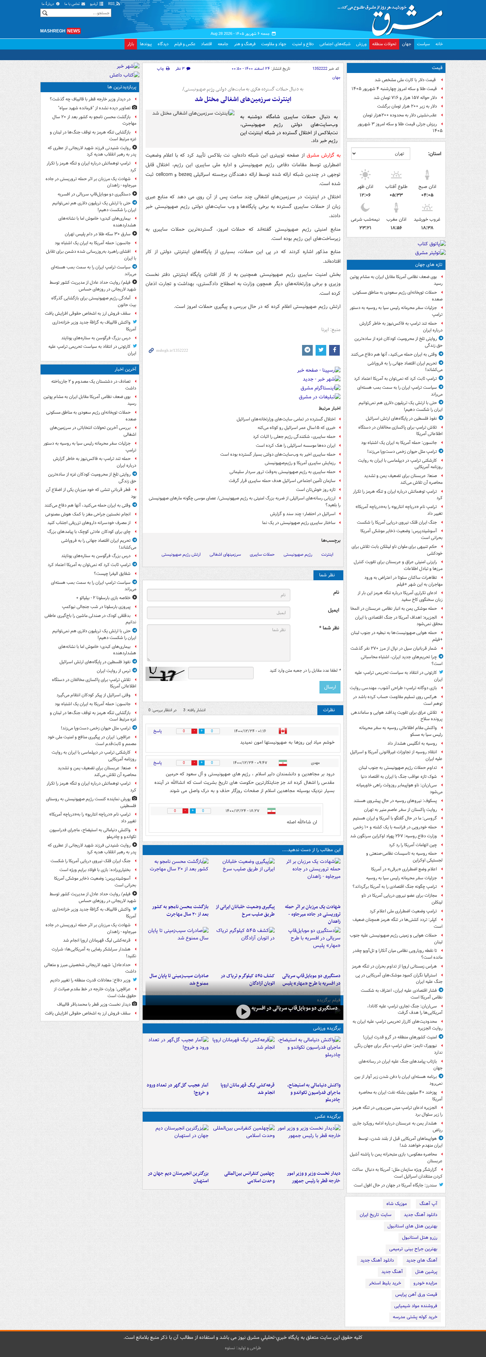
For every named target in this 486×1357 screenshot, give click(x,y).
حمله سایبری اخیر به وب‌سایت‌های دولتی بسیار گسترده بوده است (278, 454)
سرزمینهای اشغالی (225, 554)
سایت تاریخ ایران (375, 1215)
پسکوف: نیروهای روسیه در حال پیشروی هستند (395, 800)
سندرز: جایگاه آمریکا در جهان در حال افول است (395, 1185)
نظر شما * (329, 628)
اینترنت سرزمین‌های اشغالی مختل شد (243, 99)
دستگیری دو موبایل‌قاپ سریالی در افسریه (295, 1008)
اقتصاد (206, 44)
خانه (439, 44)
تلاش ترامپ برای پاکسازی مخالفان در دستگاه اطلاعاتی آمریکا (400, 431)
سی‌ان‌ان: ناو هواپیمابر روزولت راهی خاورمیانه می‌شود (399, 788)
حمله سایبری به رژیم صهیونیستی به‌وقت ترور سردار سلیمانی (282, 471)
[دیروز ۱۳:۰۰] (242, 1146)
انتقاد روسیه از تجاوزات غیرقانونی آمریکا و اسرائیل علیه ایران (396, 755)
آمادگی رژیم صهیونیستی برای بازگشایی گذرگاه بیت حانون (93, 301)
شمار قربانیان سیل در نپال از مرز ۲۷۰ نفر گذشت (393, 648)
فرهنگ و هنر (244, 44)
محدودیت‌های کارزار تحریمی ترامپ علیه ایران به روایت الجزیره (398, 1025)
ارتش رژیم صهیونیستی (181, 554)
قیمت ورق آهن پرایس (416, 1294)
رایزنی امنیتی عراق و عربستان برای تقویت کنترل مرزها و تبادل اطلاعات (398, 565)
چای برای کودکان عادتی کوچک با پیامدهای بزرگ (89, 531)
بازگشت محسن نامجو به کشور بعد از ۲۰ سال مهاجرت (180, 910)
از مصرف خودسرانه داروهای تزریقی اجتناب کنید (89, 522)
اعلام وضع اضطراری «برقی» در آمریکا (404, 869)
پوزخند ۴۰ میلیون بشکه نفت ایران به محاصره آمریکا (401, 1095)
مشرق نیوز (392, 18)
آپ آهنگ (428, 1203)
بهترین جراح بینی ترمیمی (413, 1249)
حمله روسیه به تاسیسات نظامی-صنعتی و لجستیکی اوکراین (404, 857)
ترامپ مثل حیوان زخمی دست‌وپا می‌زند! (402, 451)
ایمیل (333, 610)
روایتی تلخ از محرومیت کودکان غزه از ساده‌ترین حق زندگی (398, 342)
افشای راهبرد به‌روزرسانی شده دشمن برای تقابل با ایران (91, 255)
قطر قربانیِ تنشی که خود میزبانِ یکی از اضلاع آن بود (91, 493)
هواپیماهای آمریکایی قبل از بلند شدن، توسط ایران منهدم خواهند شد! (400, 1142)
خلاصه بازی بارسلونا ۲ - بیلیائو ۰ (103, 597)
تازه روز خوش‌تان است (316, 489)
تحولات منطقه (384, 44)
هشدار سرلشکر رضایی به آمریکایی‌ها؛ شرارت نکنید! (94, 952)
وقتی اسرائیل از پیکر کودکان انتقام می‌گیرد (94, 695)
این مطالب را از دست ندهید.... (311, 850)
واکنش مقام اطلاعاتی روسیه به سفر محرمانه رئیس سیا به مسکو (401, 731)
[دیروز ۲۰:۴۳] (242, 1057)
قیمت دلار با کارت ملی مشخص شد (406, 80)
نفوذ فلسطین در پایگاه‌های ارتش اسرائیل (401, 418)
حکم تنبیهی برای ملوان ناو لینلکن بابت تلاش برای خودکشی (397, 550)
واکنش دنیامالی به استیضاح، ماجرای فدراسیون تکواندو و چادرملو (313, 1092)
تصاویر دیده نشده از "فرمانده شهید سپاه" (94, 108)
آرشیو (94, 4)
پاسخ (157, 731)
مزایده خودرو (425, 1283)
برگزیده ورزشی (326, 1028)
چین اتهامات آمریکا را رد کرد (413, 845)
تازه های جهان (429, 264)
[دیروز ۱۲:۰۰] (177, 1146)
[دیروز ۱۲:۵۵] (242, 948)
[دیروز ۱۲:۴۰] (177, 948)
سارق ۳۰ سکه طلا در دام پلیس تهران (98, 234)
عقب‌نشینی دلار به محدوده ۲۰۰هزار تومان (400, 115)
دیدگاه (163, 44)
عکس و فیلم (184, 44)
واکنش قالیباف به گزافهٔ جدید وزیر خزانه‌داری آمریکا (94, 325)
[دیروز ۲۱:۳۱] (309, 1057)
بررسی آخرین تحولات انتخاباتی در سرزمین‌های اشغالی (93, 431)
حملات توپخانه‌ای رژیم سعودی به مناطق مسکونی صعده (398, 296)
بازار (130, 44)
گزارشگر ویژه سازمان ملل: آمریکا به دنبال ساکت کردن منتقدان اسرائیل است (397, 1173)
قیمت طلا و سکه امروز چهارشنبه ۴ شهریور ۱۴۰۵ (394, 88)
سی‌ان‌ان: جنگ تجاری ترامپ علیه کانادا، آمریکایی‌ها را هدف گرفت (405, 1009)
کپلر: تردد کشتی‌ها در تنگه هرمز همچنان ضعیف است (398, 923)
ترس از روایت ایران (114, 670)
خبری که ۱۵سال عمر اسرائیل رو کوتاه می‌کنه (297, 427)
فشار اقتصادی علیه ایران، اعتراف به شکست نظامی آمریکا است (402, 994)
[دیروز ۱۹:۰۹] (242, 879)
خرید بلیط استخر (385, 1283)
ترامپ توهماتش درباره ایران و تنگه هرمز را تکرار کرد (398, 495)
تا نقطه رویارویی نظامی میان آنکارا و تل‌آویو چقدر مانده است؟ (398, 954)
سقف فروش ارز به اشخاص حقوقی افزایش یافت (88, 313)
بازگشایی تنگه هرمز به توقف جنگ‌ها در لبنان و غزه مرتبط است (93, 135)
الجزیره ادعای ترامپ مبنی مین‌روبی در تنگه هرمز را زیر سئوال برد (397, 1111)
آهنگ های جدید (421, 1260)
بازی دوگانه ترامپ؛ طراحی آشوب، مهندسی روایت (393, 688)
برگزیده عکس (327, 1116)
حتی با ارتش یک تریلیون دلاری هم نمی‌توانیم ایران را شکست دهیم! (401, 406)
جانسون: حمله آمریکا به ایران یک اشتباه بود (399, 442)
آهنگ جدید (392, 1271)
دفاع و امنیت (303, 44)
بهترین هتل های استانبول (412, 1226)
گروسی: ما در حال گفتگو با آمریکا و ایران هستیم (395, 818)
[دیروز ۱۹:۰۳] (309, 1146)
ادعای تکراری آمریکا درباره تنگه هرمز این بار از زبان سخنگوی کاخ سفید (400, 596)
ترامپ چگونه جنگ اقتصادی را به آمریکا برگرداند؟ (395, 886)
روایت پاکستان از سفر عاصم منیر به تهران (400, 809)
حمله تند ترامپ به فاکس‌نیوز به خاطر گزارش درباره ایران (401, 327)
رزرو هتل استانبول (419, 1237)
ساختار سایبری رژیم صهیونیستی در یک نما (299, 522)
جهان (406, 44)
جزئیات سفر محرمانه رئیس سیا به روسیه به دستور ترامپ (396, 311)
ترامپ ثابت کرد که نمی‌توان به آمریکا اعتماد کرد (395, 378)
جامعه (223, 44)
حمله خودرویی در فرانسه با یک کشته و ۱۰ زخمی (395, 827)
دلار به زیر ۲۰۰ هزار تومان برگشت (407, 106)
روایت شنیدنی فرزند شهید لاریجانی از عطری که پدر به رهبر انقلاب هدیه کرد (92, 151)
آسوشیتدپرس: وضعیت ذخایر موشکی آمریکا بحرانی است (401, 534)
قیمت (437, 68)
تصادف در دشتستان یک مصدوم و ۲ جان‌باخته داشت (93, 385)
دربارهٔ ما (48, 4)
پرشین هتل (426, 1271)
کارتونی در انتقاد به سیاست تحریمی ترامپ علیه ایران (399, 676)
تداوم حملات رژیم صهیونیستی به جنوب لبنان (398, 767)
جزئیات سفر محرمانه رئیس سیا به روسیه (401, 878)
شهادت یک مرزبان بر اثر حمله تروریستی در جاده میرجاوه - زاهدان (312, 914)
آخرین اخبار (125, 369)
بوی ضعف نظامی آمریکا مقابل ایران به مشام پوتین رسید (396, 280)
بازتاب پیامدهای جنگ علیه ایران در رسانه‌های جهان (401, 1065)
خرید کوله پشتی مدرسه (415, 1317)
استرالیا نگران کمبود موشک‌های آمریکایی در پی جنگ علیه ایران (399, 978)
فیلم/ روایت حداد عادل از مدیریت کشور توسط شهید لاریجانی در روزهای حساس (92, 286)
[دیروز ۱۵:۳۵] (309, 948)
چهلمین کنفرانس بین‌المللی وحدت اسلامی (249, 1177)
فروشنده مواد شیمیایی (415, 1306)
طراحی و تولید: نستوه (243, 1348)
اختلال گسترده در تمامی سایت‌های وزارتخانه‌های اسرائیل (286, 419)
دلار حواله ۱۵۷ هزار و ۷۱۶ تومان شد (405, 97)
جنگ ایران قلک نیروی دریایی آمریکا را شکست (397, 522)
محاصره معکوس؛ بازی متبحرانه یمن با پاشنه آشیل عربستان (396, 1157)
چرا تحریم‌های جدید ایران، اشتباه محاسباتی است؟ (402, 660)
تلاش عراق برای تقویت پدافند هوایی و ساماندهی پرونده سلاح (397, 716)
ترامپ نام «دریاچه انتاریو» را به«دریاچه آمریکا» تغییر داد (399, 510)
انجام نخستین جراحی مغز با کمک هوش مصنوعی (88, 514)
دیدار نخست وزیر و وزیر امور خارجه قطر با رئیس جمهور (313, 1177)
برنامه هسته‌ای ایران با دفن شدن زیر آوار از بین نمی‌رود (398, 1080)
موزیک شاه (396, 1203)
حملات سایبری (262, 554)
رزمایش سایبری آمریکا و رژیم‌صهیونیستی (300, 463)
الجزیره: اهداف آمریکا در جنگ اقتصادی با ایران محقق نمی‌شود (399, 621)
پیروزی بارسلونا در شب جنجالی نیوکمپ (96, 606)
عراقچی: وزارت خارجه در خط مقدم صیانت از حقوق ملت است (95, 992)
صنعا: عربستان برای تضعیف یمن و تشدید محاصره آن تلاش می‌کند (403, 479)
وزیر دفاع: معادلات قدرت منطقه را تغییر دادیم (90, 980)
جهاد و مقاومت (273, 44)
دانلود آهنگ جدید (420, 1215)
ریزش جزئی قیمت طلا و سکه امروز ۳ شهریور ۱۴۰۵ (400, 127)
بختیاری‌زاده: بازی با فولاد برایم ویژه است (95, 869)
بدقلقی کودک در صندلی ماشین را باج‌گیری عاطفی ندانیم (90, 619)
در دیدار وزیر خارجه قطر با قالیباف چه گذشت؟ (90, 99)
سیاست (423, 44)
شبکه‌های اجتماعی (334, 44)
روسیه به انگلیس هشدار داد (412, 743)
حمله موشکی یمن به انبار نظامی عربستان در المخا (393, 608)
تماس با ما (72, 4)
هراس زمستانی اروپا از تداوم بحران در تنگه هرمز (394, 966)
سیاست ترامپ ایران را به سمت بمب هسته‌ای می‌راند (400, 391)
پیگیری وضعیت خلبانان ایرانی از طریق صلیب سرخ (245, 910)
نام (336, 592)
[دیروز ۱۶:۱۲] (177, 879)
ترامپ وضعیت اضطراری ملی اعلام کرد (403, 911)
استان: (434, 154)
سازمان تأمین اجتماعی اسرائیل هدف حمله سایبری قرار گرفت (282, 480)
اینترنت (327, 554)
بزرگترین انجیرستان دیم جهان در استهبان (178, 1177)
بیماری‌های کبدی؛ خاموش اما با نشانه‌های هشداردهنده (97, 222)
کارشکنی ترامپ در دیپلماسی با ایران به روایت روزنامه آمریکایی (400, 464)
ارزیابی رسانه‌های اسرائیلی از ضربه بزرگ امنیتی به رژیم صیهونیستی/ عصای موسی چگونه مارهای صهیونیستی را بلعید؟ (244, 501)
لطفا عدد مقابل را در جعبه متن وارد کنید (305, 670)
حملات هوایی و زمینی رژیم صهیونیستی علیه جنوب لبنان (396, 938)
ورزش (361, 44)
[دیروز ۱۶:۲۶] (243, 1012)
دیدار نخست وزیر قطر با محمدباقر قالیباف (94, 1004)
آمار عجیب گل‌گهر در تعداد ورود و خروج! (177, 1089)
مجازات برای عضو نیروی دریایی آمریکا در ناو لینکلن (402, 899)
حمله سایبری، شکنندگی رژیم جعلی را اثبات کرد (294, 436)
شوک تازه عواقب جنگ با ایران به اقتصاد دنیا (399, 776)
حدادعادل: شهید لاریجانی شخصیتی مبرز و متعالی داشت (90, 968)
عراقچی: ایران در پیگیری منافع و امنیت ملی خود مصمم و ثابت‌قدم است (92, 740)
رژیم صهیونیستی (298, 554)
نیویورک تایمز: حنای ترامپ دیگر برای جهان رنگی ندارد (398, 1049)
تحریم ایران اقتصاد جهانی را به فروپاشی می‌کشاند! (405, 366)
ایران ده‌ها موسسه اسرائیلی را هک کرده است (296, 445)
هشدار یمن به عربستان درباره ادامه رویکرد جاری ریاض (398, 1126)
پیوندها (146, 44)
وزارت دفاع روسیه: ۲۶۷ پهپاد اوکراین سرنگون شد (393, 836)
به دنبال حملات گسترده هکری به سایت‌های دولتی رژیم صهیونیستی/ (243, 89)
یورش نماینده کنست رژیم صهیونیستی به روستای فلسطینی (91, 802)
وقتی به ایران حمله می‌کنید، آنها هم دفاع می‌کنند (394, 354)
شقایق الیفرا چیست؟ (112, 573)
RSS (112, 4)
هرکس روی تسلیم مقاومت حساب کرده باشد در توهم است (398, 700)
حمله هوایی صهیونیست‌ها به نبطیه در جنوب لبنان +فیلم (397, 636)
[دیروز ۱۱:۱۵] (177, 1057)
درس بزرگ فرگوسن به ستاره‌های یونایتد (96, 338)
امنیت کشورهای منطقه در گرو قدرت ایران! (400, 1037)
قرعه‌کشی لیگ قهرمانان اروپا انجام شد (247, 1089)
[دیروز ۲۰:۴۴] (309, 879)
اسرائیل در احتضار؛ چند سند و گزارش (303, 513)
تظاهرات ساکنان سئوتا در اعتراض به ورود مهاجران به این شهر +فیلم (403, 581)
